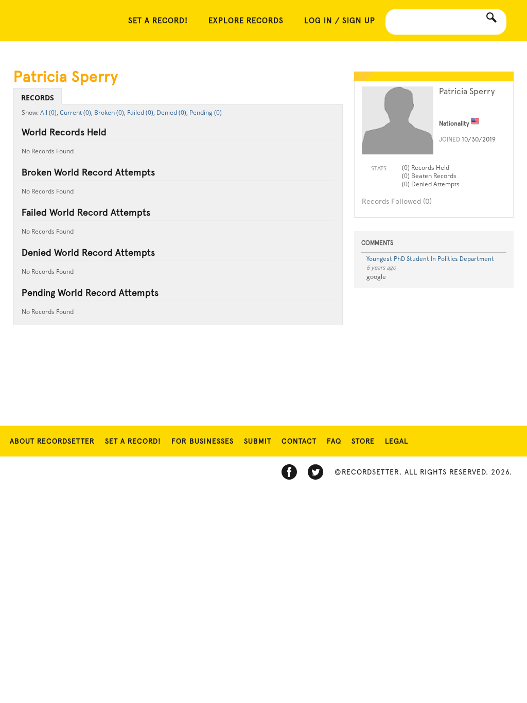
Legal (396, 441)
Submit (257, 441)
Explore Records (246, 20)
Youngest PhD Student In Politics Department (430, 258)
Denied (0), (172, 112)
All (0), (49, 112)
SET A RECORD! (158, 20)
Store (363, 441)
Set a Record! (133, 441)
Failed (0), (141, 112)
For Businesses (202, 441)
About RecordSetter (52, 441)
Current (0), (76, 112)
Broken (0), (110, 112)
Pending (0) (205, 112)
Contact (299, 441)
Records (37, 97)
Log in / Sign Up (339, 20)
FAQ (334, 441)
